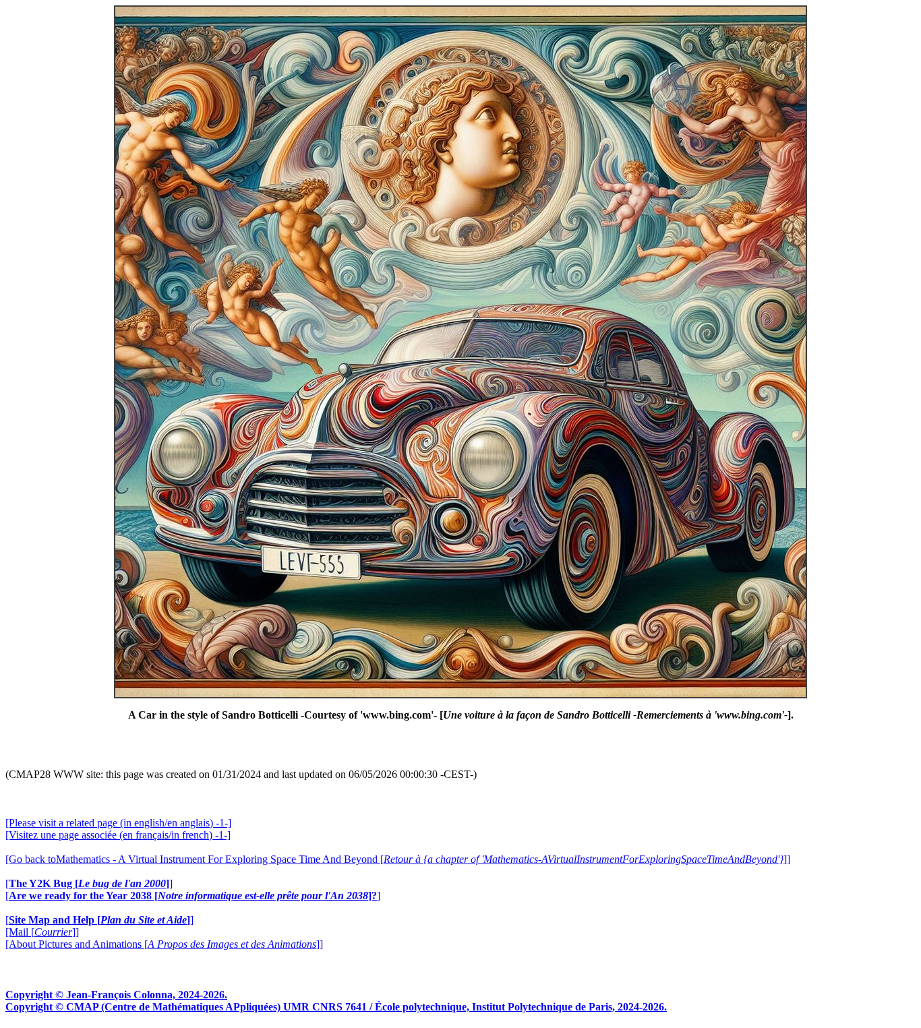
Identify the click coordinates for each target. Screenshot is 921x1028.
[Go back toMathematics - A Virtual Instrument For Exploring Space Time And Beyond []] (397, 859)
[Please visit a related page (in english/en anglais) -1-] (118, 822)
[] (89, 883)
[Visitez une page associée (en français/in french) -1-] (118, 835)
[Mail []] (42, 932)
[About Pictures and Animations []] (164, 944)
